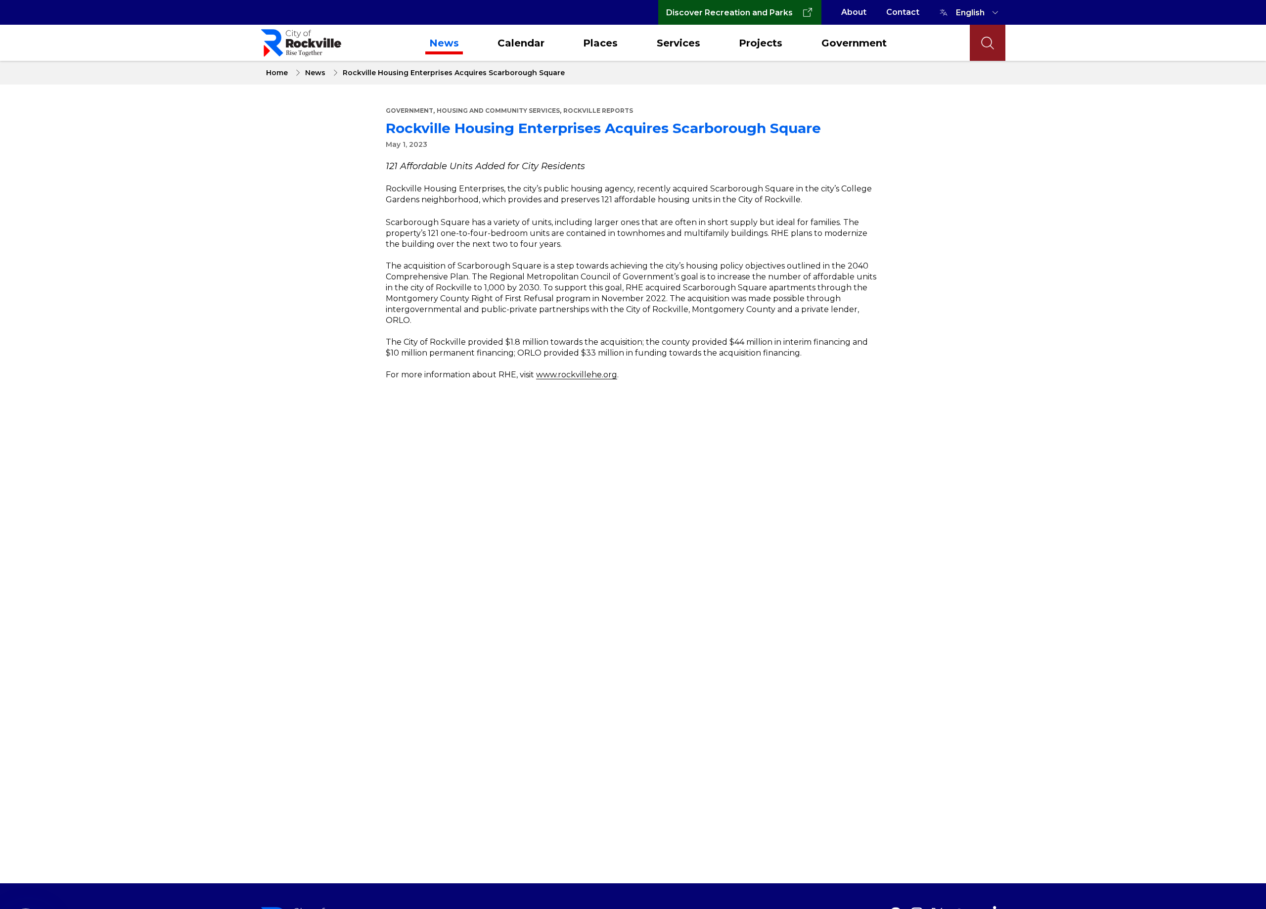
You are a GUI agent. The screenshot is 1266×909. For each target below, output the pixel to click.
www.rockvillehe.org (576, 374)
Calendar (520, 43)
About (853, 12)
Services (678, 43)
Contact (902, 12)
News (444, 43)
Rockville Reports (598, 110)
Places (600, 43)
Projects (760, 43)
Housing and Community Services (498, 110)
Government (854, 43)
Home (277, 72)
